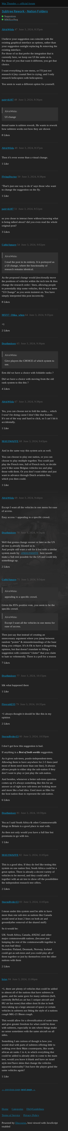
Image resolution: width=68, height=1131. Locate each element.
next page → (28, 1089)
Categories (17, 1109)
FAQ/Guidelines (35, 1109)
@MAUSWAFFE (29, 553)
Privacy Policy (31, 1115)
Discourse (20, 1122)
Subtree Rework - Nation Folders (25, 11)
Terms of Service (11, 1115)
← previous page (11, 1089)
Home (5, 1109)
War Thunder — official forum (18, 3)
